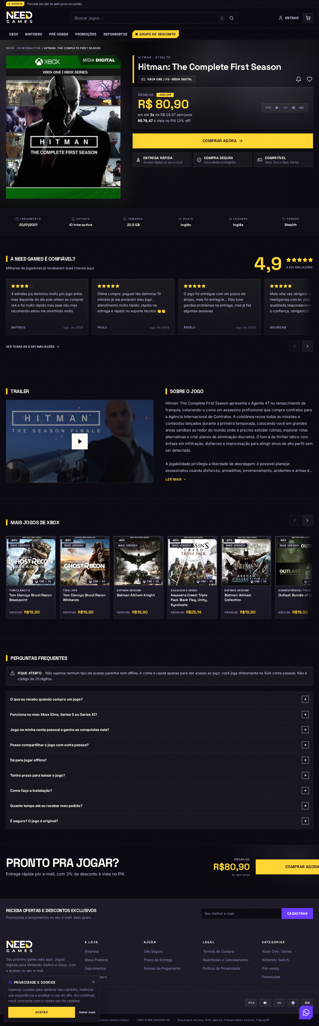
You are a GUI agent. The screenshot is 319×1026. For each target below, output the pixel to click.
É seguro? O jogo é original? (158, 821)
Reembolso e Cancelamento (225, 960)
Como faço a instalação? (158, 790)
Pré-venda (270, 968)
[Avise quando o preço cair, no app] (298, 79)
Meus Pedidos (96, 960)
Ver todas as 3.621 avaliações (30, 347)
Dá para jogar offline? (158, 760)
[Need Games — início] (19, 18)
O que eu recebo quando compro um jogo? (158, 699)
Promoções (271, 977)
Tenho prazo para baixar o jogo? (158, 775)
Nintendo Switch (275, 960)
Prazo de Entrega (158, 960)
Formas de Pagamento (162, 968)
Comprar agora (220, 140)
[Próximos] (307, 346)
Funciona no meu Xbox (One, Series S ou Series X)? (158, 714)
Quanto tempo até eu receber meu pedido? (158, 806)
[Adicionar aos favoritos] (309, 79)
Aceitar (41, 1012)
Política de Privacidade (221, 968)
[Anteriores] (294, 346)
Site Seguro (153, 951)
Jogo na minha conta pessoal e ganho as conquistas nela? (158, 729)
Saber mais (87, 1012)
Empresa (92, 951)
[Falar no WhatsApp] (306, 1013)
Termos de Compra (218, 951)
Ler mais (173, 479)
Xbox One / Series (277, 951)
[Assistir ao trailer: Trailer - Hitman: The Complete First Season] (80, 441)
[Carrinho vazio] (308, 18)
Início (10, 48)
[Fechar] (93, 982)
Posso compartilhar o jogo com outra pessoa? (158, 745)
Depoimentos (95, 968)
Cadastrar (297, 913)
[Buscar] (231, 17)
